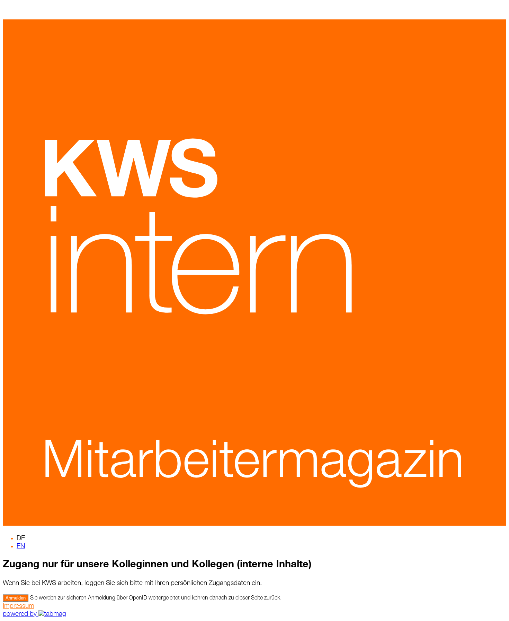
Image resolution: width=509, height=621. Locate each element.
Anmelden (16, 598)
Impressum (18, 606)
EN (21, 546)
